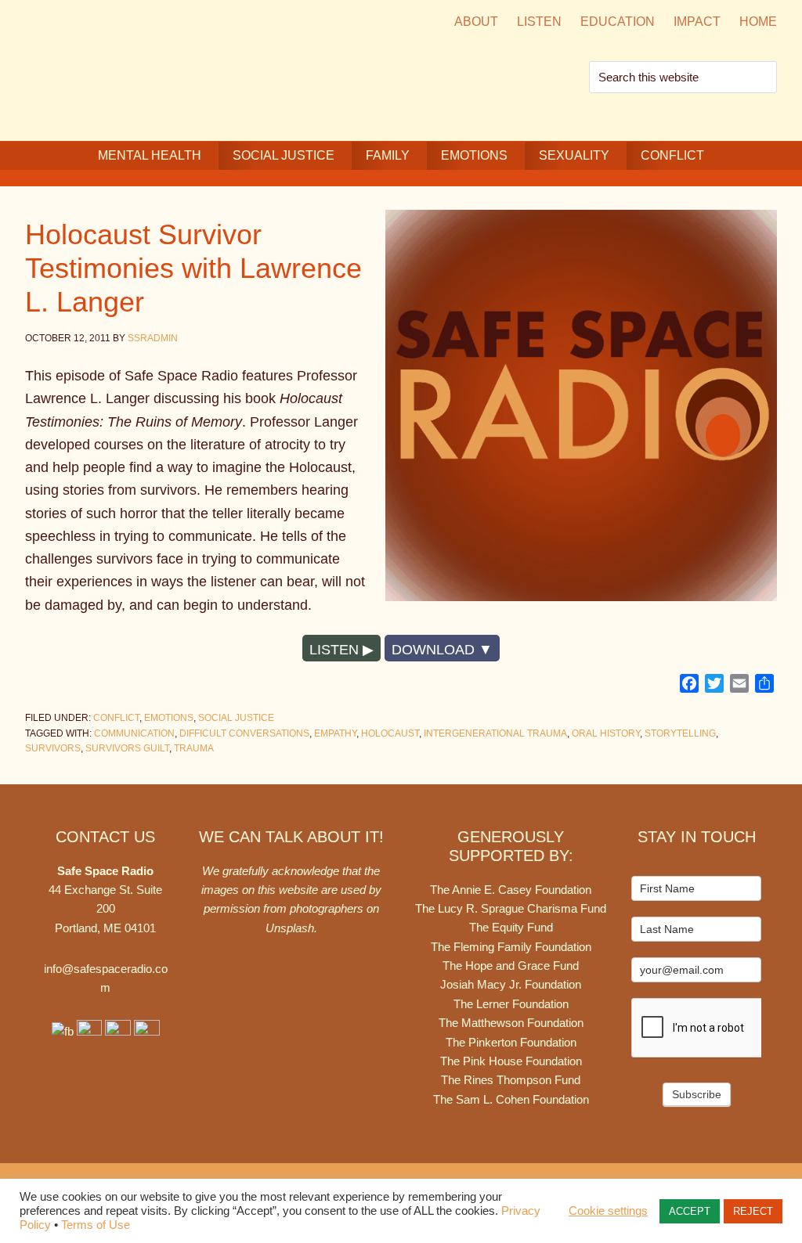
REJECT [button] (753, 1211)
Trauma (194, 748)
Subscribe (696, 1094)
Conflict (116, 717)
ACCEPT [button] (689, 1211)
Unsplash (290, 928)
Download (433, 650)
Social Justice (236, 717)
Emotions (168, 717)
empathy (335, 733)
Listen (334, 650)
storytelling (680, 733)
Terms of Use (95, 1225)
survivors (53, 748)
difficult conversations (244, 733)
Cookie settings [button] (608, 1211)
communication (134, 733)
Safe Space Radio (158, 68)
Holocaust (390, 733)
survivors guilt (127, 748)
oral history (606, 733)
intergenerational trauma (495, 733)
